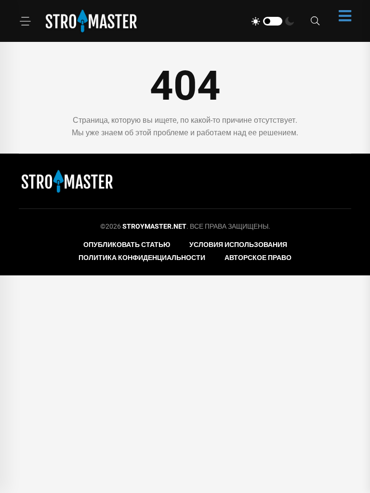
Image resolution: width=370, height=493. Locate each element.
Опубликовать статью (126, 244)
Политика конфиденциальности (142, 257)
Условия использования (238, 244)
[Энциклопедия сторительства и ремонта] (91, 21)
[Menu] (25, 21)
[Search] (315, 21)
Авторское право (258, 257)
